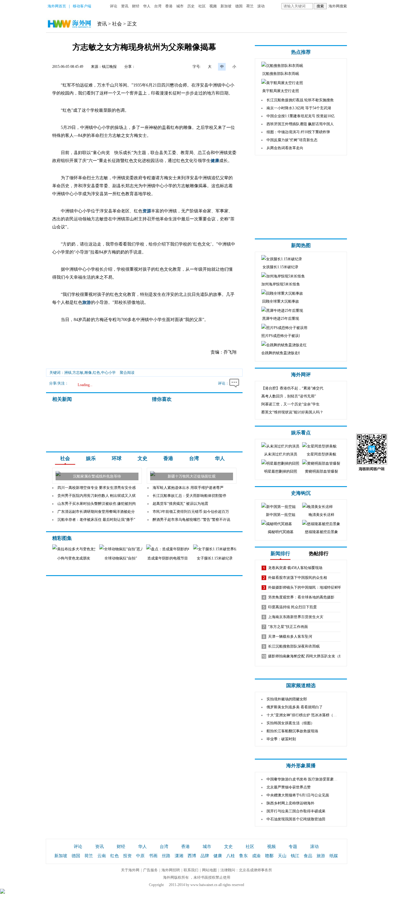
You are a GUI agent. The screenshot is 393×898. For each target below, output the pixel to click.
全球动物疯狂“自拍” (120, 558)
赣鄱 (269, 855)
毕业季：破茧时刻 (281, 739)
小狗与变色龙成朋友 (73, 558)
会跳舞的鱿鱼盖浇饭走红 (281, 353)
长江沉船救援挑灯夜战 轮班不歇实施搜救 (300, 100)
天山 (282, 855)
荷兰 (250, 6)
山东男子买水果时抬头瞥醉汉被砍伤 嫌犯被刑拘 (96, 503)
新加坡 (226, 6)
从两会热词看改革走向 (285, 148)
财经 (135, 6)
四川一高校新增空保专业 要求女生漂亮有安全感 (96, 488)
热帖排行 (319, 553)
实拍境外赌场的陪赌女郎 (287, 699)
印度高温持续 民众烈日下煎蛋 (292, 607)
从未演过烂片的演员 (280, 454)
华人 (146, 6)
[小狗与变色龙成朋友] (84, 549)
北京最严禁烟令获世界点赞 (289, 787)
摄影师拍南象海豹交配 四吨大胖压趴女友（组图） (309, 656)
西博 (192, 855)
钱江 (295, 855)
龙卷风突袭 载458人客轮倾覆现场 (295, 568)
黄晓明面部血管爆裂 (321, 471)
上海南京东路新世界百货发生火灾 (295, 617)
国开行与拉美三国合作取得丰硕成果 (296, 811)
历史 (191, 6)
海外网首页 (57, 6)
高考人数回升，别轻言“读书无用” (288, 396)
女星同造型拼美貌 (321, 454)
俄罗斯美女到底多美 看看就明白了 (295, 707)
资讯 (124, 6)
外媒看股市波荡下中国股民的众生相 (297, 577)
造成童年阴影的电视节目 (167, 558)
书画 (153, 855)
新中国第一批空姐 (280, 515)
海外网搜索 (338, 6)
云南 (101, 855)
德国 (239, 6)
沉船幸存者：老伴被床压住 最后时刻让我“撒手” (96, 519)
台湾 (157, 6)
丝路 (166, 855)
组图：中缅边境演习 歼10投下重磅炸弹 (298, 132)
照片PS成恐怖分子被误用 (281, 336)
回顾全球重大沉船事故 (280, 301)
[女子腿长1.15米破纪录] (226, 549)
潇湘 (179, 855)
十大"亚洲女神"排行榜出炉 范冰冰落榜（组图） (305, 715)
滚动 (261, 6)
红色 (114, 855)
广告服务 (150, 870)
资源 (146, 211)
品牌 (204, 855)
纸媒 (333, 855)
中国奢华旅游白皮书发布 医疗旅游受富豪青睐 (304, 779)
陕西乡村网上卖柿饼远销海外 (290, 803)
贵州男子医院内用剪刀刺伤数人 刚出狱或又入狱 (96, 496)
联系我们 (191, 870)
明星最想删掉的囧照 (280, 471)
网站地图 (209, 870)
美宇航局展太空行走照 (280, 91)
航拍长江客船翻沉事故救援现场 (292, 731)
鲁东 (243, 855)
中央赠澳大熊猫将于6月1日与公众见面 (298, 795)
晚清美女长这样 (321, 515)
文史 (142, 458)
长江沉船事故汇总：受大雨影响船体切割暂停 (189, 496)
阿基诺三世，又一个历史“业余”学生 (290, 404)
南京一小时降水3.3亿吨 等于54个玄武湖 (299, 108)
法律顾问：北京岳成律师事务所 (246, 870)
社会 (117, 23)
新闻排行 (280, 553)
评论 (113, 6)
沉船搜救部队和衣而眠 (280, 74)
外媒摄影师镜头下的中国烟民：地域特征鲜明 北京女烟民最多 (318, 587)
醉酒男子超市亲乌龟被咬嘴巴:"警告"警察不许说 (191, 519)
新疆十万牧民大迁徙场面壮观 (192, 476)
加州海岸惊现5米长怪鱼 (280, 284)
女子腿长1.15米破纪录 (215, 558)
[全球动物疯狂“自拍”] (121, 549)
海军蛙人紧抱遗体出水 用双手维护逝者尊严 (188, 488)
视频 (213, 6)
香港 (169, 6)
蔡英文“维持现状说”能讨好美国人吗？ (292, 412)
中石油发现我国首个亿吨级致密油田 (296, 819)
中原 (140, 855)
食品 (308, 855)
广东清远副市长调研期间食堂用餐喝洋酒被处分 (96, 511)
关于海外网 (130, 870)
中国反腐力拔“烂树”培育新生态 (292, 140)
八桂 (230, 855)
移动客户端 (82, 6)
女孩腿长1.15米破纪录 (280, 267)
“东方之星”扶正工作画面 (288, 627)
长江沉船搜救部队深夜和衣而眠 (294, 646)
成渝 (256, 855)
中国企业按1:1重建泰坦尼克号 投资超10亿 (301, 116)
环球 (117, 458)
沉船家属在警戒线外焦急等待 (97, 476)
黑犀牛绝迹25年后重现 (280, 318)
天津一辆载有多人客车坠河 (290, 636)
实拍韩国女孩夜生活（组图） (290, 723)
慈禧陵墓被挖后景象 (321, 532)
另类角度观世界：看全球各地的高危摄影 (301, 597)
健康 (215, 160)
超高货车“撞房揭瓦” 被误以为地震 (180, 503)
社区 (202, 6)
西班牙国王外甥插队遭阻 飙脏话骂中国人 (300, 124)
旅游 (86, 302)
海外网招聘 (170, 870)
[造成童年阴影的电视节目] (172, 549)
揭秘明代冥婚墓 (281, 532)
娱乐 (91, 458)
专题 (293, 846)
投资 (127, 855)
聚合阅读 (127, 372)
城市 (180, 6)
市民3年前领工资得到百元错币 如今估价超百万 (191, 511)
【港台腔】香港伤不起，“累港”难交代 (292, 388)
